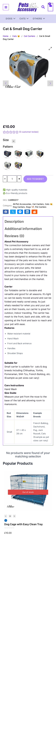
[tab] (28, 221)
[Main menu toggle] (6, 7)
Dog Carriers (19, 207)
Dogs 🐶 (30, 207)
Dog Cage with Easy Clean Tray (23, 524)
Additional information (23, 229)
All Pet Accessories (22, 204)
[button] (43, 7)
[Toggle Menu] (13, 19)
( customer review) (28, 132)
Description (14, 221)
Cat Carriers (29, 36)
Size (6, 140)
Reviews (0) (14, 236)
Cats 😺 (16, 36)
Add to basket (35, 179)
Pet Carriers (40, 207)
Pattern (8, 146)
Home (5, 36)
